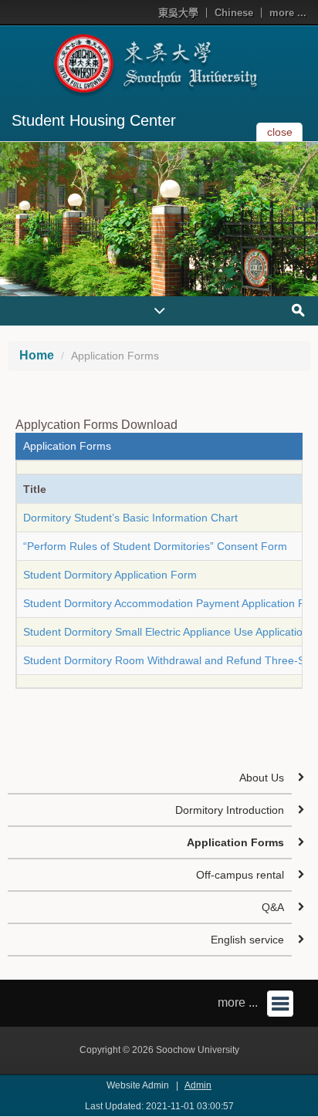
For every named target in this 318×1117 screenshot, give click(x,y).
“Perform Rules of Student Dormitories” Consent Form (155, 546)
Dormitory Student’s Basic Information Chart (130, 517)
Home (36, 355)
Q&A (273, 907)
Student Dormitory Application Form (110, 575)
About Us (261, 777)
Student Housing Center (94, 120)
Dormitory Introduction (229, 810)
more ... (287, 13)
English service (247, 939)
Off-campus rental (240, 875)
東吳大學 (178, 13)
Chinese (234, 13)
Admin (197, 1085)
